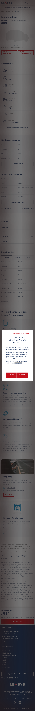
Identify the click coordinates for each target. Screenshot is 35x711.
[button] (21, 333)
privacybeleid (18, 363)
